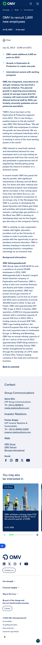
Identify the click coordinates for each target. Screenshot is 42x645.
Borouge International (14, 450)
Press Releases (28, 10)
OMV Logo (7, 3)
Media (17, 10)
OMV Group (10, 444)
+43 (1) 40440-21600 (19, 429)
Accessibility (7, 621)
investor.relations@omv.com (17, 432)
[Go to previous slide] (5, 535)
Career (7, 608)
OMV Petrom (10, 447)
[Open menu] (37, 3)
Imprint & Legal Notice (11, 632)
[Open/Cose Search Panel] (30, 3)
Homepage (6, 10)
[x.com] (22, 460)
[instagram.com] (11, 460)
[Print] (7, 40)
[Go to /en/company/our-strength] (4, 637)
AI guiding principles (10, 625)
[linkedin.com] (16, 460)
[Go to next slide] (37, 535)
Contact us (9, 570)
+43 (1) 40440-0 (15, 405)
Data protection (8, 628)
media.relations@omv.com (16, 408)
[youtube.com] (28, 460)
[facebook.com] (5, 460)
